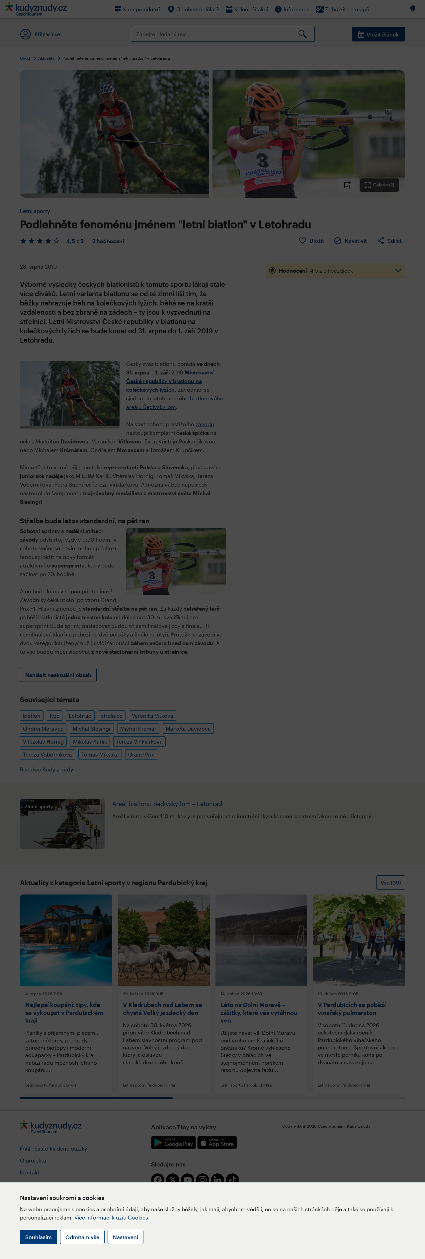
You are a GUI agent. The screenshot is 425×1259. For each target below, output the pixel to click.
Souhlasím (38, 1237)
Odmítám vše (82, 1237)
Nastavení (125, 1237)
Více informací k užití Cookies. (112, 1217)
